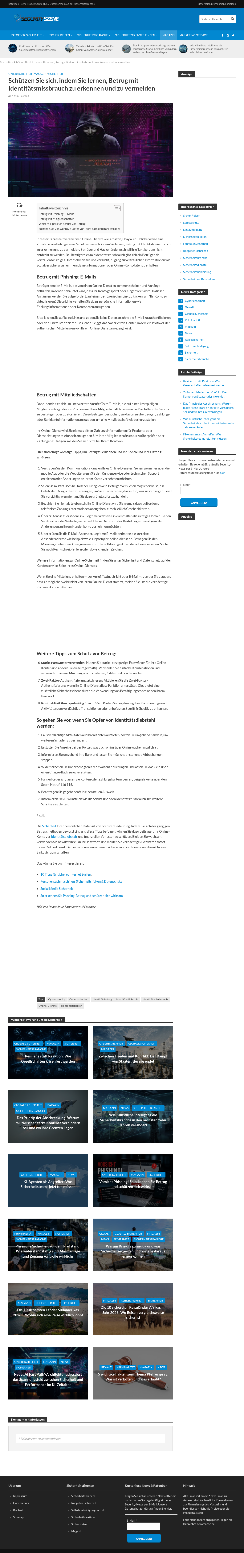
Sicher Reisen (59, 35)
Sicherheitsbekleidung (197, 272)
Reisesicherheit (47, 1303)
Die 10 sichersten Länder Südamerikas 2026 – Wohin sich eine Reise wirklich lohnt (48, 1312)
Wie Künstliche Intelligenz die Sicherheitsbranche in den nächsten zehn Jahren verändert (209, 49)
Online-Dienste (48, 1005)
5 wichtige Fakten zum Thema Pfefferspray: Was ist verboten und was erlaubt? (133, 1376)
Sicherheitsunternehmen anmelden (217, 3)
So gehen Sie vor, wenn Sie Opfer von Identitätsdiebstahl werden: (79, 228)
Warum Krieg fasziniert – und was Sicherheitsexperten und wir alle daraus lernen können (133, 1251)
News (124, 1108)
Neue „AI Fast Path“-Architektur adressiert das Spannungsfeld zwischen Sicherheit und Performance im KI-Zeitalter (48, 1379)
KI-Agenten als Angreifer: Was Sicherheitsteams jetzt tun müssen (48, 1184)
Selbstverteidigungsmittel (87, 1510)
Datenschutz (21, 1503)
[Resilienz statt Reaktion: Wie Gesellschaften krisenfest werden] (12, 48)
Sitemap (18, 1517)
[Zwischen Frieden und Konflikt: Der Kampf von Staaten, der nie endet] (69, 48)
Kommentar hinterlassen (19, 213)
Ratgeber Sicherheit (26, 35)
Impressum (20, 1496)
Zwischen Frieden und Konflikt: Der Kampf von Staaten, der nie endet (95, 48)
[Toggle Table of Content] (115, 208)
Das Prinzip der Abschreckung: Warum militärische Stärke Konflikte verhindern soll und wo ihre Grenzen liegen (155, 49)
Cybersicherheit (20, 73)
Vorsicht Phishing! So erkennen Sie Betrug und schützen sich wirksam (133, 1184)
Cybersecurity (56, 999)
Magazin (168, 35)
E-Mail (185, 484)
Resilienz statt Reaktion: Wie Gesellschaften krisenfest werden (37, 48)
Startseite (5, 62)
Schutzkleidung (192, 229)
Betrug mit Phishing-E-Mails (56, 214)
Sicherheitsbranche (92, 35)
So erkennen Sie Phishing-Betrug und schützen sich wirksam (81, 896)
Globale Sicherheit (28, 1043)
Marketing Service (194, 35)
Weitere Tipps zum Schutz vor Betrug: (62, 223)
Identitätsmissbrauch (155, 999)
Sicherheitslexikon (194, 236)
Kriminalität (23, 1233)
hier (222, 472)
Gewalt (104, 1233)
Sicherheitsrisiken (71, 1005)
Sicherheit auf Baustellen (199, 279)
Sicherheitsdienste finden (135, 35)
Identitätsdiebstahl (64, 837)
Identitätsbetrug (102, 999)
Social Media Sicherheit (56, 889)
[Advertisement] (105, 363)
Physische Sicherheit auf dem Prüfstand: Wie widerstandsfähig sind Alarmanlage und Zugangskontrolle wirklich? (47, 1251)
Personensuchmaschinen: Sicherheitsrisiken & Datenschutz (81, 881)
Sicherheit (55, 73)
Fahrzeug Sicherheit (195, 243)
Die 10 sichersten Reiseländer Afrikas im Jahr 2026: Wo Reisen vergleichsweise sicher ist (133, 1312)
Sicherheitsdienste (195, 265)
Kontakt (18, 1510)
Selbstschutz (191, 222)
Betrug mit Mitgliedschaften (56, 218)
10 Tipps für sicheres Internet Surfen (65, 874)
